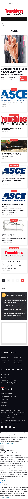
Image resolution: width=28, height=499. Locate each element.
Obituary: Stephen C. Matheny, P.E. (13, 310)
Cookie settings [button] (4, 444)
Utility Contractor (17, 415)
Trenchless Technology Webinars (10, 383)
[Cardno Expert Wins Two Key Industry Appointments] (14, 121)
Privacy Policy (4, 423)
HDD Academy (5, 374)
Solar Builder (16, 413)
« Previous (3, 280)
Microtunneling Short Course (9, 380)
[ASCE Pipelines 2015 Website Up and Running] (14, 197)
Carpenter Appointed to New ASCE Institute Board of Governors (14, 71)
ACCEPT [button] (12, 444)
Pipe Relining (17, 363)
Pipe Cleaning (4, 363)
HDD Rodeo (4, 377)
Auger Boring (4, 357)
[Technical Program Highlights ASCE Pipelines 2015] (14, 95)
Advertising (4, 402)
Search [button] (18, 3)
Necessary (5, 483)
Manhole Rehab (5, 360)
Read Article (22, 78)
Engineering (17, 357)
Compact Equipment (6, 413)
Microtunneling (18, 360)
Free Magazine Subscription (8, 396)
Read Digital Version (6, 394)
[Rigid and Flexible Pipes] (14, 226)
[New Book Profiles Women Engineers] (14, 254)
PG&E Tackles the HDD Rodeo (12, 306)
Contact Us (4, 405)
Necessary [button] (3, 481)
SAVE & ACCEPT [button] (4, 498)
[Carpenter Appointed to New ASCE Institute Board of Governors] (14, 50)
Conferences (4, 399)
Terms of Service (15, 423)
